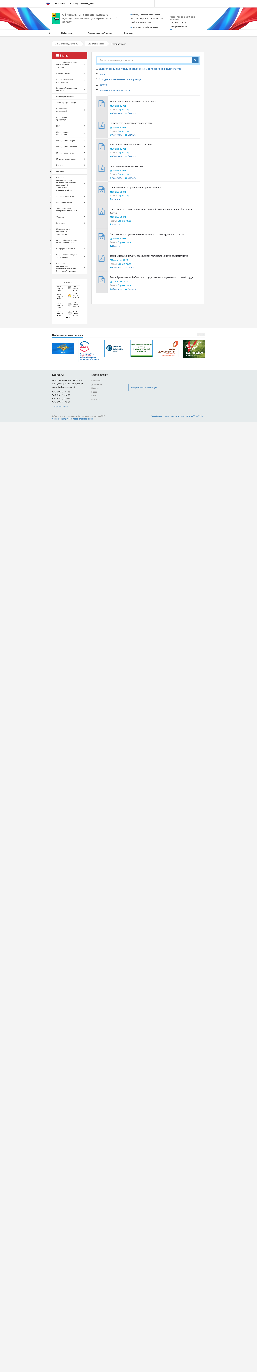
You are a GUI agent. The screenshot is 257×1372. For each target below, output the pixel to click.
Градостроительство (65, 97)
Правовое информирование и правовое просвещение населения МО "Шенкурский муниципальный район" (66, 184)
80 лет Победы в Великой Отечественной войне (66, 241)
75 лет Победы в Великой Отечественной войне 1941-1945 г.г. (66, 64)
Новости (59, 165)
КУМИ (58, 126)
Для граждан (59, 4)
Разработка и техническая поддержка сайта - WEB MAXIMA (177, 416)
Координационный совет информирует (120, 79)
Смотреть (117, 113)
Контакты (128, 33)
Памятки (103, 84)
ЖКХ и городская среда (66, 103)
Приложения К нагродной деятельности (66, 256)
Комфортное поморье (65, 249)
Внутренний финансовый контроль (66, 89)
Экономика (60, 223)
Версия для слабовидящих (82, 4)
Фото (93, 396)
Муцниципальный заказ (66, 159)
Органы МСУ (61, 171)
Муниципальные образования (62, 133)
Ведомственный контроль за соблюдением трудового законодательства (139, 68)
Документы (96, 384)
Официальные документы (66, 44)
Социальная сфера (96, 44)
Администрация (63, 73)
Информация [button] (67, 33)
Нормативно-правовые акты (114, 90)
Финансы (60, 217)
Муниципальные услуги (65, 141)
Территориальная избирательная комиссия (66, 209)
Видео (94, 392)
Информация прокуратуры (61, 118)
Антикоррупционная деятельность (64, 80)
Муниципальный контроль (67, 147)
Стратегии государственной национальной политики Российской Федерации (66, 267)
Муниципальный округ (65, 153)
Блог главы (96, 381)
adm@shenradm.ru (60, 406)
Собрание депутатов (65, 196)
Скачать (132, 113)
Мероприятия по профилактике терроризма (63, 231)
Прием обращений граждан (101, 33)
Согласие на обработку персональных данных (72, 419)
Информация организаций (61, 110)
